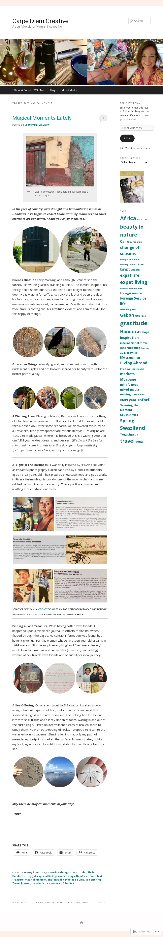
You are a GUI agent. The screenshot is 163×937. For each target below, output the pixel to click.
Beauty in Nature (34, 872)
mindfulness (129, 384)
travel (127, 440)
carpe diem (136, 242)
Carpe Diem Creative (40, 20)
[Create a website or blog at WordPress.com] (81, 923)
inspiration (129, 337)
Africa (128, 218)
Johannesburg (130, 348)
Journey (145, 348)
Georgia (140, 315)
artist (144, 219)
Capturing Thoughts (59, 872)
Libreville (130, 353)
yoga (139, 441)
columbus (134, 259)
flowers (138, 288)
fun (134, 309)
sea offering (93, 879)
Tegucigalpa (129, 434)
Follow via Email (131, 103)
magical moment (35, 879)
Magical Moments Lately (42, 118)
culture (140, 264)
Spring (127, 420)
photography (56, 879)
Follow (127, 138)
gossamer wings (64, 876)
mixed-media (129, 389)
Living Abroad (133, 363)
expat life (129, 275)
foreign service (131, 293)
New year (128, 400)
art (138, 219)
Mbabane (128, 379)
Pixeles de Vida (74, 879)
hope (93, 876)
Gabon (127, 315)
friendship (125, 309)
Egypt (125, 269)
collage (124, 259)
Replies (68, 883)
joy (121, 353)
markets (127, 374)
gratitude (133, 323)
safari (143, 400)
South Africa (129, 415)
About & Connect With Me (29, 90)
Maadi (140, 369)
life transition (130, 357)
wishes (55, 883)
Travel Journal (21, 883)
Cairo (124, 241)
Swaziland (132, 428)
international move (134, 343)
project (43, 609)
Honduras (82, 876)
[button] (36, 250)
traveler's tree (40, 883)
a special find (44, 876)
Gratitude (79, 872)
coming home (127, 264)
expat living (133, 282)
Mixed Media (69, 90)
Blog (52, 90)
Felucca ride (126, 288)
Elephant (136, 269)
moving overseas (132, 394)
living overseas (128, 369)
